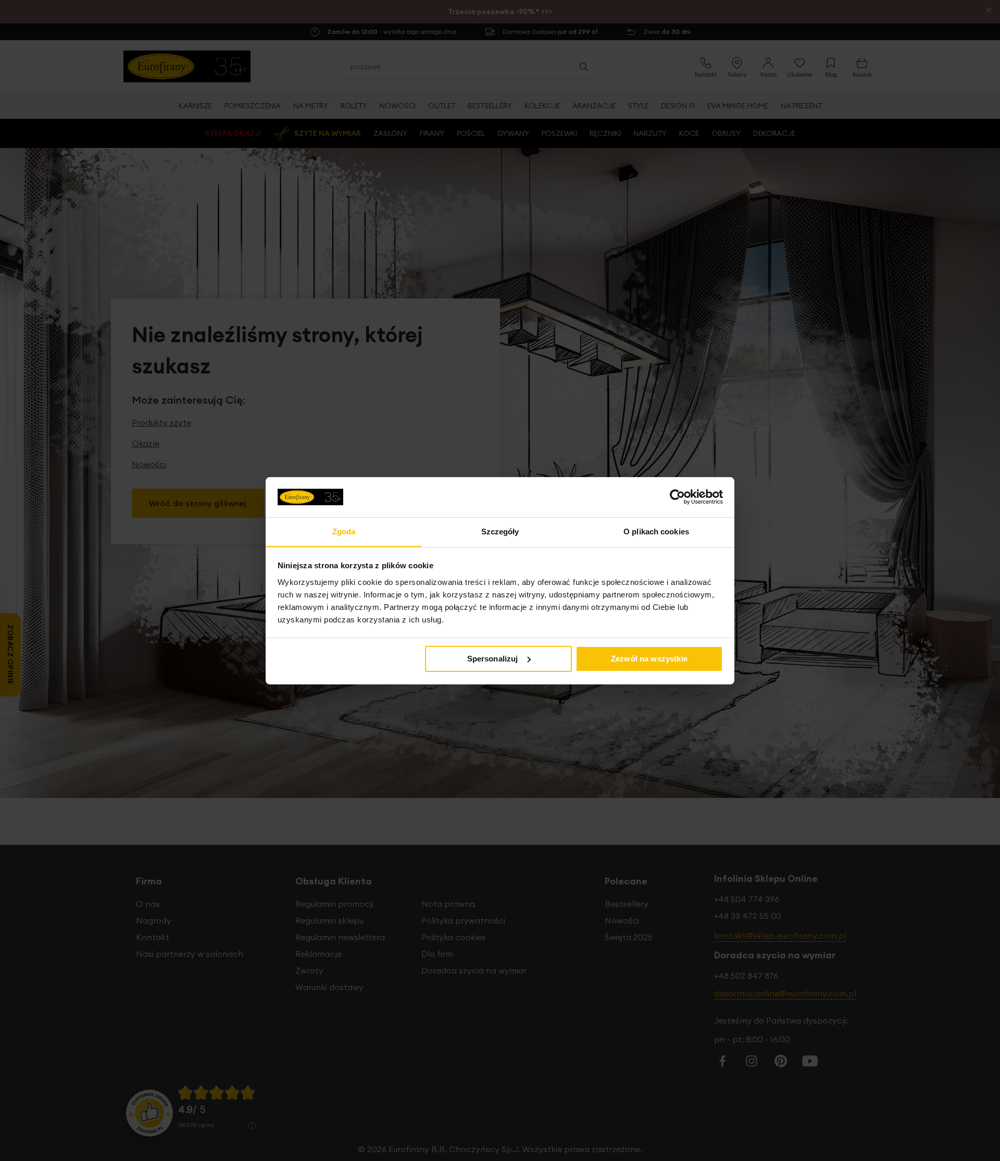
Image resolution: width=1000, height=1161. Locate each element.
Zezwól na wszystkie (649, 658)
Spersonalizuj (492, 658)
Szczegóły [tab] (500, 531)
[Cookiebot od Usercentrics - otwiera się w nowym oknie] (677, 497)
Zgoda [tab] (344, 531)
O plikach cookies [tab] (656, 531)
